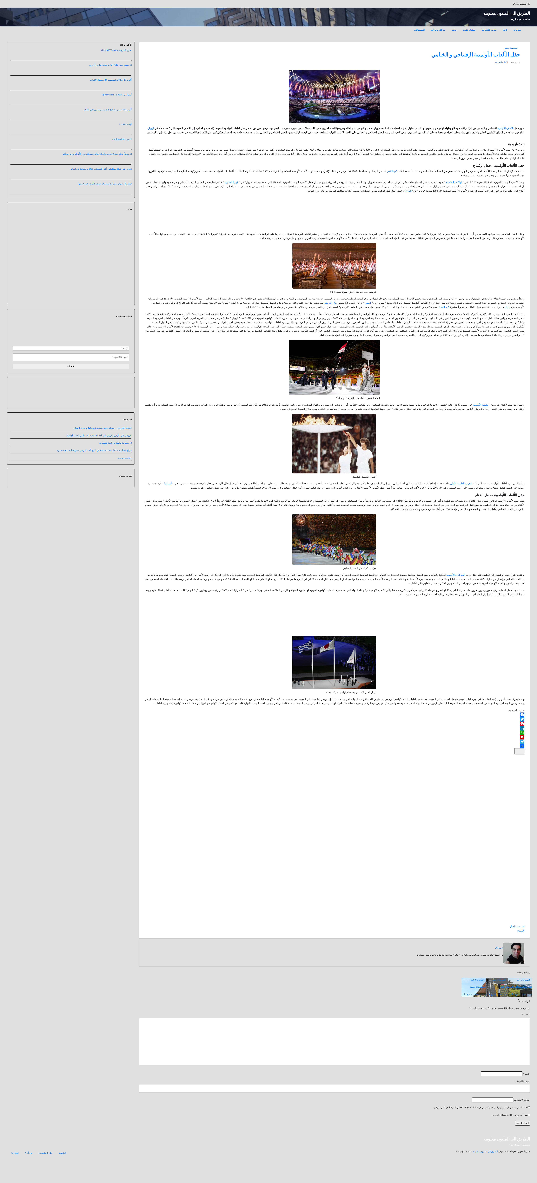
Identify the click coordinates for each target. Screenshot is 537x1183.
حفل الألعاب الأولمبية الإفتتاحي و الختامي (475, 55)
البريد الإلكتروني (522, 1081)
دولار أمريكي (330, 302)
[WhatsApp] (334, 732)
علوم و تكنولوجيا (489, 30)
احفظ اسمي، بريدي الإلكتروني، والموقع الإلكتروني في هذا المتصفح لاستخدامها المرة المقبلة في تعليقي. (481, 1107)
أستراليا (168, 483)
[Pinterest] (334, 723)
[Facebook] (334, 714)
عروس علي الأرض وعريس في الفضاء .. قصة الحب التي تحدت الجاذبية (99, 456)
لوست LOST (125, 124)
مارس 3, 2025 (527, 994)
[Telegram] (334, 741)
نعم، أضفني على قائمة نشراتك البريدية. (510, 1115)
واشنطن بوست (125, 478)
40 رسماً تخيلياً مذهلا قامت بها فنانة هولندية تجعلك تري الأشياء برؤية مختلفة (97, 154)
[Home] (527, 27)
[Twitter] (334, 719)
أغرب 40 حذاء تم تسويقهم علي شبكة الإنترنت (111, 80)
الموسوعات (419, 30)
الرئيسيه (62, 1153)
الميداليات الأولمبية (455, 575)
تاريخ (505, 30)
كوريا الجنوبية (231, 182)
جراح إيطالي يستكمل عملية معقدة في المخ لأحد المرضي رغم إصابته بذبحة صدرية (94, 471)
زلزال (507, 307)
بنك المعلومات (45, 1153)
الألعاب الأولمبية (501, 62)
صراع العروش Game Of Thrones (116, 50)
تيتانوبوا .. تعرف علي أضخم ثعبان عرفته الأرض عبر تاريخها (105, 183)
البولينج (520, 930)
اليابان (409, 190)
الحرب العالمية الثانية (122, 139)
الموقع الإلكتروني (522, 1100)
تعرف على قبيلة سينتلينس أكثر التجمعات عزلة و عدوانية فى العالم (101, 169)
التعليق (526, 1014)
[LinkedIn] (334, 728)
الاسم (526, 1074)
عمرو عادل (499, 948)
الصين (368, 302)
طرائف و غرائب (438, 30)
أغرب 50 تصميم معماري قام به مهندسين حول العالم (108, 109)
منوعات (517, 30)
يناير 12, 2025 (503, 994)
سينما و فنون (469, 30)
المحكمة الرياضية (478, 987)
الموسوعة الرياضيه (511, 48)
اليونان (150, 128)
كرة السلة (444, 307)
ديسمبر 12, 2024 (480, 994)
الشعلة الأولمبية (481, 404)
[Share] (334, 746)
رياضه (454, 30)
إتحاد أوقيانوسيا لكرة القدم (520, 987)
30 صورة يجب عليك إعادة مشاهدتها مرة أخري (110, 65)
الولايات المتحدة (454, 182)
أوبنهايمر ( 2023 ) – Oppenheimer (117, 94)
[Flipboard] (334, 737)
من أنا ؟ (28, 1153)
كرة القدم (392, 171)
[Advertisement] (503, 213)
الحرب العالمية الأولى (461, 483)
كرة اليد (504, 987)
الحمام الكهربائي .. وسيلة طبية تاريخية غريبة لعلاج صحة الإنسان (103, 448)
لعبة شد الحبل (517, 926)
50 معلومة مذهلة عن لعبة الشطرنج (115, 463)
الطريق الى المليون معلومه (507, 13)
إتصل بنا (15, 1153)
